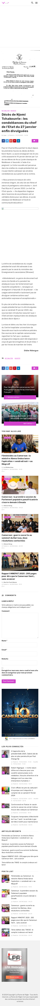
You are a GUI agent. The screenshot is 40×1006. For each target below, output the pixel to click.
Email (4, 650)
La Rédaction (8, 467)
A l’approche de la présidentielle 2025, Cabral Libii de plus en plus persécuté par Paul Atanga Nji (24, 755)
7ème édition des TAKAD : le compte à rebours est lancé (19, 864)
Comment (6, 611)
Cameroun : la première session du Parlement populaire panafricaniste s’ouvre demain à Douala (20, 500)
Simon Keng (8, 505)
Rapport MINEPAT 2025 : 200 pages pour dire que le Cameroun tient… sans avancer (19, 576)
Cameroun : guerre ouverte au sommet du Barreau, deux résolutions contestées (17, 538)
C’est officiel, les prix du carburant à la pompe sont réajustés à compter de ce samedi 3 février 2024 (24, 791)
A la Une (7, 437)
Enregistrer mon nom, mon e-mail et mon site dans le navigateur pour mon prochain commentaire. (20, 673)
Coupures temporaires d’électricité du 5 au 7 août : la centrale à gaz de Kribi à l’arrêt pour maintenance (24, 819)
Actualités (6, 110)
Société (13, 110)
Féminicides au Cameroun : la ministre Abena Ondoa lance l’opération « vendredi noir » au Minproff (17, 459)
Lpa (5, 135)
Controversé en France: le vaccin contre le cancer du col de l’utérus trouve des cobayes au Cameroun (24, 807)
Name (4, 641)
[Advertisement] (20, 27)
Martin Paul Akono (10, 582)
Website (5, 659)
